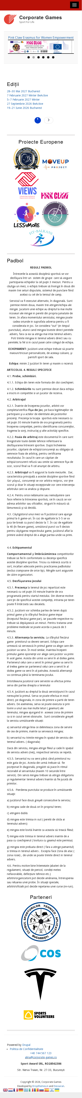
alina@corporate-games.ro (41, 1057)
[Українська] (57, 1089)
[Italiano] (31, 1089)
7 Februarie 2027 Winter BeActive (27, 95)
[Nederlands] (10, 1089)
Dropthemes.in (40, 1086)
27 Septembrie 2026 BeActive (25, 103)
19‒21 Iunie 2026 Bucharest (24, 107)
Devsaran (59, 1086)
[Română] (36, 1089)
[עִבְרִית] (52, 1089)
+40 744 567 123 (41, 1053)
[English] (5, 1089)
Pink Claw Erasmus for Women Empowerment (41, 38)
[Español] (46, 1089)
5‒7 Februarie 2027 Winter (23, 99)
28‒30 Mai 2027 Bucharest (23, 91)
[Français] (15, 1089)
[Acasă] (10, 19)
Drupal (26, 1044)
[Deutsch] (21, 1089)
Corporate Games (40, 17)
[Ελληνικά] (26, 1089)
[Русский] (41, 1089)
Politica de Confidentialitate (26, 1049)
